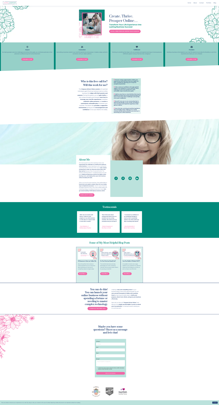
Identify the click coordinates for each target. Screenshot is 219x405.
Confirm (215, 402)
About (195, 3)
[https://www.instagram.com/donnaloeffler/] (130, 178)
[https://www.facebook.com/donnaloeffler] (116, 178)
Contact (201, 3)
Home (189, 3)
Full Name (98, 341)
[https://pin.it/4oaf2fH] (123, 178)
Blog (215, 3)
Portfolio (208, 3)
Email (97, 347)
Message (98, 358)
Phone (97, 353)
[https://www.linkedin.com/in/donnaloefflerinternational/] (137, 178)
